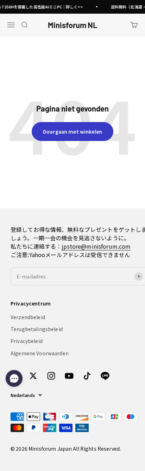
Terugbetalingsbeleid (37, 328)
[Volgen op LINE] (105, 376)
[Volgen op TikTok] (87, 376)
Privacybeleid (27, 340)
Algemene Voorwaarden (40, 353)
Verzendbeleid (28, 317)
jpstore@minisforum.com (96, 246)
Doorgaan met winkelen (72, 131)
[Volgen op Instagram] (51, 376)
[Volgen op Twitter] (33, 376)
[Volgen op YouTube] (69, 376)
